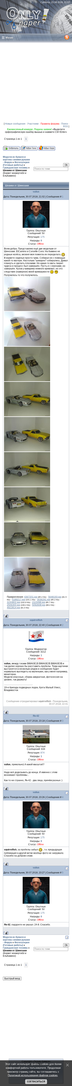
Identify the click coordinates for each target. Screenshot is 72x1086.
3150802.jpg (13, 602)
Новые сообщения (15, 123)
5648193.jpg (54, 597)
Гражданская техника (15, 167)
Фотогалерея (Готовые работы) (16, 163)
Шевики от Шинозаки (15, 170)
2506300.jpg (13, 605)
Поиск (64, 123)
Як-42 (36, 716)
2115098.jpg (38, 602)
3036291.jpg (43, 599)
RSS (65, 126)
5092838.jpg (38, 605)
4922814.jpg (13, 607)
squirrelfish (36, 620)
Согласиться (36, 1081)
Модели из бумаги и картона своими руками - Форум (16, 160)
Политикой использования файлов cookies (33, 1075)
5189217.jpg (18, 599)
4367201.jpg (30, 597)
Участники (33, 123)
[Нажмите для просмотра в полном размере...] (27, 310)
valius (36, 191)
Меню (9, 37)
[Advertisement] (36, 82)
